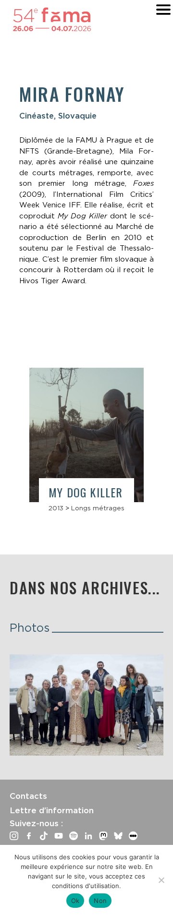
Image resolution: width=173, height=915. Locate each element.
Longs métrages (97, 508)
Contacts (28, 796)
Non (100, 900)
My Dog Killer (86, 492)
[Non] (161, 880)
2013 (56, 508)
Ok (75, 900)
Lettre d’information (52, 810)
